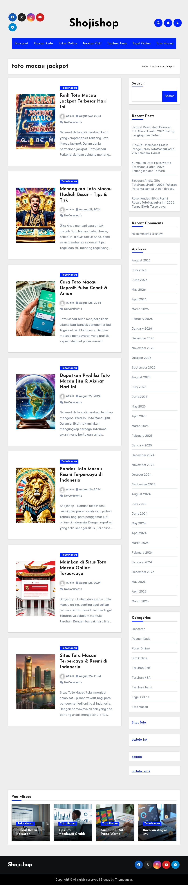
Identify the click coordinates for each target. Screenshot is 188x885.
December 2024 (143, 455)
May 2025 (139, 406)
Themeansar (123, 879)
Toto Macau (164, 43)
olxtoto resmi (141, 771)
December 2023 (143, 572)
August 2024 (141, 494)
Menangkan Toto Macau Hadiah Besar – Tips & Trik (86, 195)
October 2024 (141, 474)
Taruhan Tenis (117, 43)
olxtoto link (139, 739)
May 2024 (139, 523)
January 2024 (142, 562)
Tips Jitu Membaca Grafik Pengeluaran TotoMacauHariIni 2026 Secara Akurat (153, 149)
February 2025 (142, 435)
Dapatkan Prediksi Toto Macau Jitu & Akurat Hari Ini (85, 381)
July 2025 (139, 387)
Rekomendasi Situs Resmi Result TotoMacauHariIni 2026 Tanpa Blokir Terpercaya (153, 202)
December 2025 (143, 338)
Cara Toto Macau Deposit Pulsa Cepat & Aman (83, 288)
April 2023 (139, 591)
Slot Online (139, 658)
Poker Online (67, 43)
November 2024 (143, 465)
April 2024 (139, 533)
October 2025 (141, 358)
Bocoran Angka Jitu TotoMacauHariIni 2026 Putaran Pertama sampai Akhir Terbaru (154, 185)
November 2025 (143, 348)
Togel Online (141, 43)
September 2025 (143, 367)
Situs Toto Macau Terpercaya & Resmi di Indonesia (83, 661)
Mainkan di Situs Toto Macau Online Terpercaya (83, 568)
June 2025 (139, 396)
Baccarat (21, 43)
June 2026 (139, 280)
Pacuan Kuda (43, 43)
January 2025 (142, 445)
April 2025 (139, 416)
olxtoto (137, 757)
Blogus (105, 879)
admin (70, 116)
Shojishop (94, 23)
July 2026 (139, 270)
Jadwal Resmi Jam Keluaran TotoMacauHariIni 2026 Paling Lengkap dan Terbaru (153, 131)
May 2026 (139, 289)
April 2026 (139, 299)
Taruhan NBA (141, 677)
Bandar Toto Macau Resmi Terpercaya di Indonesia (81, 475)
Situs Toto (139, 722)
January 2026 (142, 328)
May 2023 (139, 582)
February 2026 (142, 319)
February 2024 (142, 552)
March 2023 (140, 601)
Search (138, 83)
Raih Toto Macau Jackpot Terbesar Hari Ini (83, 101)
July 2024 (139, 504)
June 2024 (139, 513)
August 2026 (141, 260)
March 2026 (140, 309)
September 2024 (144, 484)
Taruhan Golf (92, 43)
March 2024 (140, 543)
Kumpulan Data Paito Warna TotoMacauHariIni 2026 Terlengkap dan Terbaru (151, 167)
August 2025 (141, 377)
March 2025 (140, 426)
